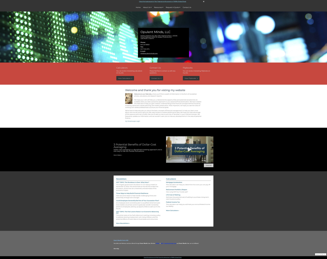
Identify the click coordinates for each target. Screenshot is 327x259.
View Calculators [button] (124, 78)
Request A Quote (172, 7)
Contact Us (187, 7)
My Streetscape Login (132, 121)
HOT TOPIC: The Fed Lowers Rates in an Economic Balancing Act (137, 212)
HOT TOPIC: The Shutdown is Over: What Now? (132, 182)
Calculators (171, 179)
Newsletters (121, 179)
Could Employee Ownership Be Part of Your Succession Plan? (137, 200)
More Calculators (172, 210)
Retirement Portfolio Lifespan (176, 189)
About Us (146, 7)
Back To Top (320, 254)
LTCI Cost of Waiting (173, 195)
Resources (158, 7)
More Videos (118, 155)
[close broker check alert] (203, 1)
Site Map (116, 248)
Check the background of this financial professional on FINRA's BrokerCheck (162, 1)
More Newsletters (123, 223)
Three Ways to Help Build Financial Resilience (132, 193)
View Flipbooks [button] (190, 78)
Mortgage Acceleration (174, 182)
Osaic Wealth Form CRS (121, 240)
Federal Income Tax (173, 202)
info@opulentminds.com (149, 53)
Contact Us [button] (155, 78)
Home (138, 7)
